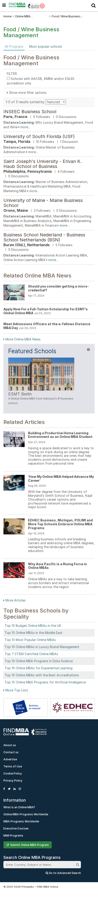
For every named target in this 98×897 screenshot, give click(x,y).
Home (7, 16)
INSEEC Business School (29, 111)
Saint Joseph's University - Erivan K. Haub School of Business (42, 164)
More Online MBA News (23, 339)
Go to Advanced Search (64, 873)
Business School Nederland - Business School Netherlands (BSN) (44, 237)
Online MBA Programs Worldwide (25, 814)
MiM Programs (13, 835)
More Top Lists (16, 690)
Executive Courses (16, 828)
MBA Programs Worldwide (21, 821)
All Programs (14, 46)
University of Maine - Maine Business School (43, 203)
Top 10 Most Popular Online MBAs (30, 640)
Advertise (10, 759)
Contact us (11, 752)
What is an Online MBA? (19, 807)
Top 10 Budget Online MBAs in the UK (33, 626)
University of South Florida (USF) (39, 136)
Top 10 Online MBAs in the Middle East (33, 633)
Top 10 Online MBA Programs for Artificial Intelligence (45, 682)
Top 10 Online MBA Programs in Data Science (39, 661)
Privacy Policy (12, 780)
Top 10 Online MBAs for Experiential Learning (38, 668)
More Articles (15, 600)
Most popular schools (45, 46)
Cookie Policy (12, 773)
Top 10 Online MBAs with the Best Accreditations (42, 675)
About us (9, 745)
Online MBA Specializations (25, 16)
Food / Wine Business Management (66, 16)
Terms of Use (12, 766)
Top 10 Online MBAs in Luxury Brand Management (42, 647)
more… (25, 127)
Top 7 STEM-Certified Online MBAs (31, 654)
